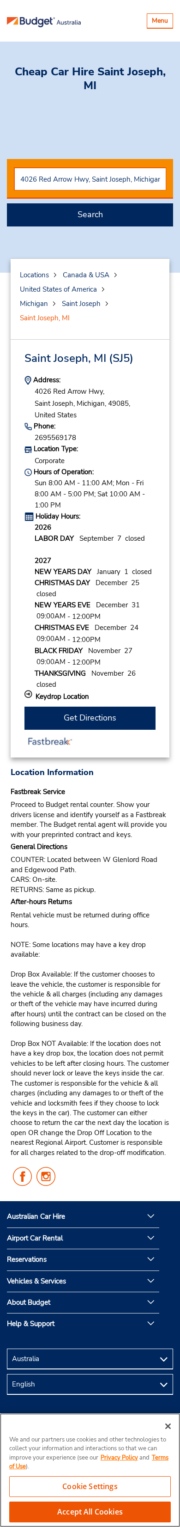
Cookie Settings (89, 1486)
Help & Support (30, 1323)
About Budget (28, 1302)
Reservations (27, 1259)
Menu (162, 22)
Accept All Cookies (90, 1512)
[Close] (168, 1426)
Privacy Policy (119, 1458)
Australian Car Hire (36, 1216)
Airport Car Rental (35, 1238)
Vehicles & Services (36, 1281)
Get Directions (90, 717)
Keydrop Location (62, 696)
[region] (90, 1470)
